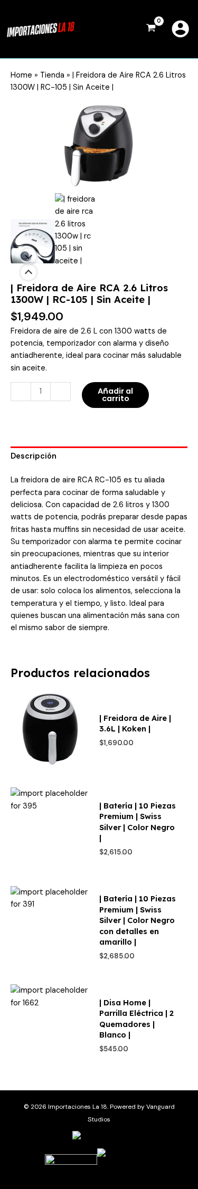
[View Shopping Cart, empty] (151, 29)
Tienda (52, 75)
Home (21, 75)
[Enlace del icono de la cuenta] (180, 29)
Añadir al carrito (115, 395)
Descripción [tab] (33, 456)
